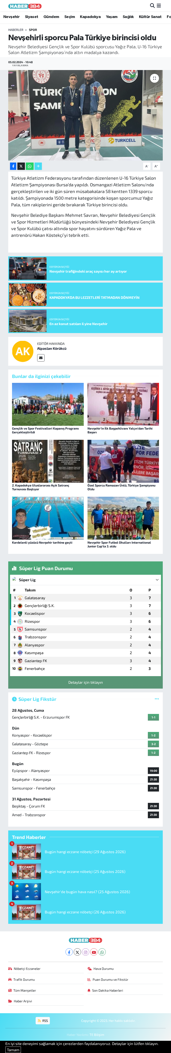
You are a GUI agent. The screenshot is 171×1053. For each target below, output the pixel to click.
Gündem (51, 17)
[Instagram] (85, 952)
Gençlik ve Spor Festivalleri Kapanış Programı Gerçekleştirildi (45, 430)
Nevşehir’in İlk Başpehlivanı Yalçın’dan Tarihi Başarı (120, 430)
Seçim (69, 17)
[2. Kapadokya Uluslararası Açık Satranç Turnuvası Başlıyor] (48, 460)
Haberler (15, 30)
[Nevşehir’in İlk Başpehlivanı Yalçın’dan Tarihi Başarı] (123, 403)
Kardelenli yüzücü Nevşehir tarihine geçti (42, 542)
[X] (77, 952)
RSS (45, 1021)
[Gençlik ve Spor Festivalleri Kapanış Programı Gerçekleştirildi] (48, 403)
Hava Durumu (104, 969)
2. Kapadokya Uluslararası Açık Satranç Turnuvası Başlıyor (40, 487)
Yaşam (112, 17)
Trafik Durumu (24, 979)
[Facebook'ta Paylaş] (13, 166)
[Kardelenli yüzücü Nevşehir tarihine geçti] (48, 517)
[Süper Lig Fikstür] (157, 699)
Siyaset (31, 17)
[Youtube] (94, 952)
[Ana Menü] (159, 5)
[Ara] (152, 5)
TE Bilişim (97, 1035)
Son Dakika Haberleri (107, 990)
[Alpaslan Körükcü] (22, 350)
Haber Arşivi (23, 1001)
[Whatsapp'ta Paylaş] (30, 166)
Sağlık (128, 17)
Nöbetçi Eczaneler (27, 969)
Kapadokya (90, 17)
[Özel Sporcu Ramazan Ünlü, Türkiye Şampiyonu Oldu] (123, 460)
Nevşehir (11, 17)
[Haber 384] (25, 5)
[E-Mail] (41, 358)
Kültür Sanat (150, 17)
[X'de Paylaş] (21, 166)
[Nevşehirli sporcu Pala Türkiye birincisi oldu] (85, 115)
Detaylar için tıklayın (85, 682)
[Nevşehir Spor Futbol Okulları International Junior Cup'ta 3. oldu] (123, 517)
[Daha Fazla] (38, 166)
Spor (33, 30)
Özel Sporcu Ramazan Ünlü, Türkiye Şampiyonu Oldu (121, 487)
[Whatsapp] (102, 952)
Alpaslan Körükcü (51, 348)
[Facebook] (69, 952)
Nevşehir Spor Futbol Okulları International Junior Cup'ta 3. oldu (119, 544)
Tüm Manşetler (24, 990)
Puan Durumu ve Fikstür (110, 979)
